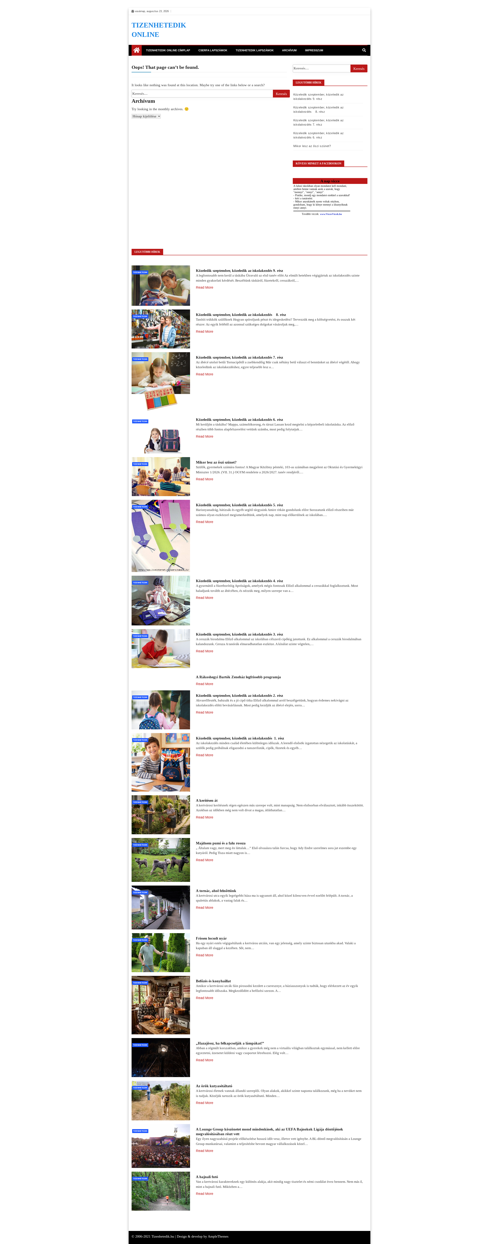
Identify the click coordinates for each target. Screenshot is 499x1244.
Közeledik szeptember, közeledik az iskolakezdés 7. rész (239, 357)
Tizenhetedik (140, 272)
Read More (204, 287)
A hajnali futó (207, 1177)
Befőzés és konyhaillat (213, 981)
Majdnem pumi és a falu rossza (221, 843)
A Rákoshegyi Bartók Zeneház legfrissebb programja (238, 677)
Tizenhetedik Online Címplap (168, 50)
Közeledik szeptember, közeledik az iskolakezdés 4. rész (239, 581)
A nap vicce (330, 181)
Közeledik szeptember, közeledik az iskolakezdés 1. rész (240, 738)
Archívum (289, 50)
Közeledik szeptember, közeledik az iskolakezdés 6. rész (239, 420)
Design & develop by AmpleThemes (202, 1236)
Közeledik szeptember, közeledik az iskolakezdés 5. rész (239, 505)
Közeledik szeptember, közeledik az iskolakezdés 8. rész (241, 315)
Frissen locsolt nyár (211, 938)
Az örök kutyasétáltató (214, 1086)
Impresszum (314, 50)
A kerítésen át (207, 800)
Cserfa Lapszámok (212, 50)
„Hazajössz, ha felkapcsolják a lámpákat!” (230, 1043)
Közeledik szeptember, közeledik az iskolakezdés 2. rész (239, 695)
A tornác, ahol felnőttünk (216, 891)
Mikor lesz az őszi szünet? (312, 146)
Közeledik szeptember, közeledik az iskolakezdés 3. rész (239, 634)
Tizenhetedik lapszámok (255, 50)
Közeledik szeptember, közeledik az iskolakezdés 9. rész (239, 271)
